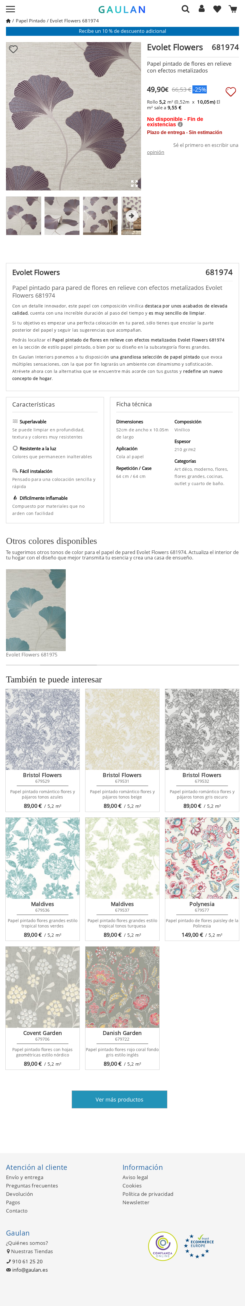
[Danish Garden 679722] (122, 987)
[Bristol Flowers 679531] (122, 729)
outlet (181, 483)
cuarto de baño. (208, 483)
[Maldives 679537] (122, 858)
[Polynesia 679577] (202, 858)
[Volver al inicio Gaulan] (8, 21)
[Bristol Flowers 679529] (42, 729)
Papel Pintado (30, 21)
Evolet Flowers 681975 (32, 654)
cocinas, (215, 476)
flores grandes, (190, 476)
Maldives (42, 903)
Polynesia (202, 903)
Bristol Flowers (42, 775)
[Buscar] (185, 9)
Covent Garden (42, 1032)
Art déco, (184, 469)
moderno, (204, 469)
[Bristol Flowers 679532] (202, 729)
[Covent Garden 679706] (42, 987)
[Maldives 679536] (42, 858)
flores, (221, 469)
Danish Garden (122, 1032)
